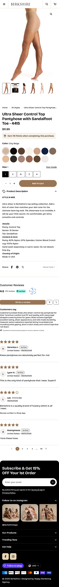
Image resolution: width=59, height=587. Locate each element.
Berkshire (15, 579)
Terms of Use (37, 490)
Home (5, 107)
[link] (49, 267)
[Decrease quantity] (5, 183)
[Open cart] (55, 4)
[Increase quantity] (15, 183)
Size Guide (51, 167)
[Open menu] (4, 4)
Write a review (22, 302)
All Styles (16, 107)
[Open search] (47, 4)
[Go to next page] (47, 449)
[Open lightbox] (51, 14)
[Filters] (49, 302)
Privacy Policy (8, 493)
